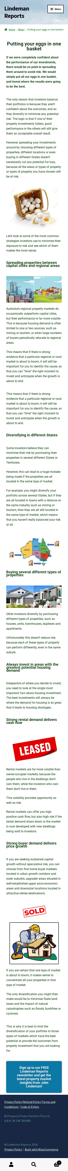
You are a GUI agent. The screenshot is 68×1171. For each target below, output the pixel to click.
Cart (52, 1161)
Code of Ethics (30, 1107)
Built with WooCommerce (41, 1149)
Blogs (21, 29)
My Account (11, 1164)
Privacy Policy (13, 1102)
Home (12, 29)
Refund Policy (32, 1102)
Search (34, 1164)
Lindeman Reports (16, 12)
